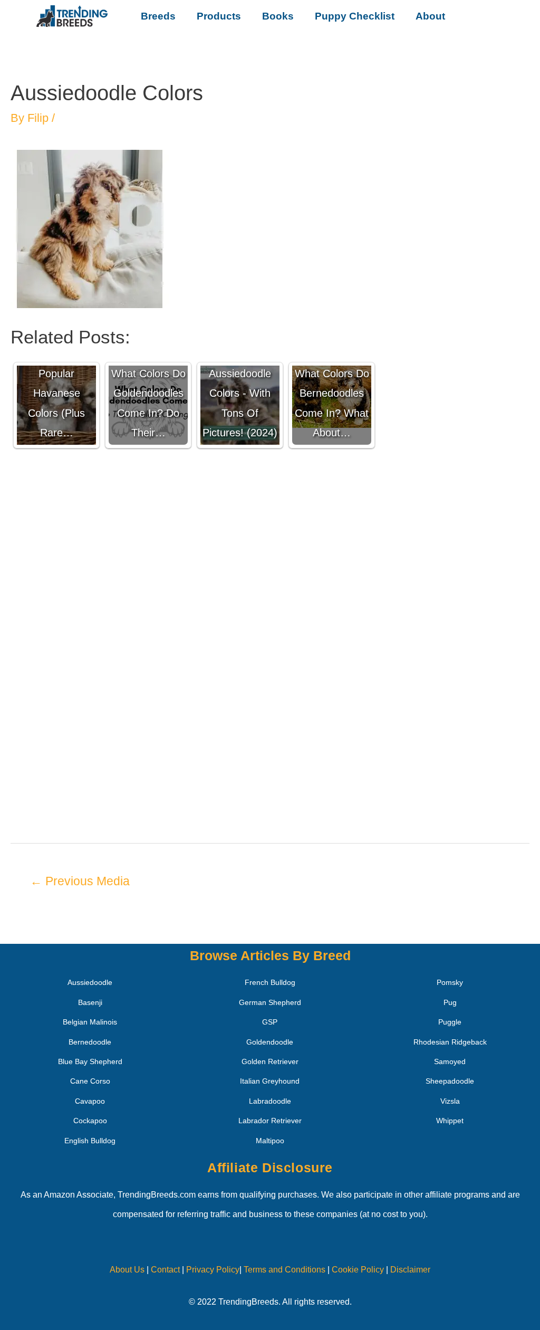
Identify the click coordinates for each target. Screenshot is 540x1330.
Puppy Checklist (354, 16)
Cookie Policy (358, 1269)
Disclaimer (410, 1269)
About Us (127, 1269)
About (430, 16)
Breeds (158, 16)
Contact (164, 1269)
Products (219, 16)
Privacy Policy (212, 1269)
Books (278, 16)
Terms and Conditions (284, 1269)
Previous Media (80, 881)
